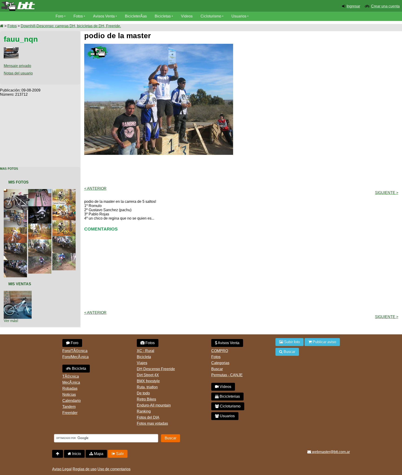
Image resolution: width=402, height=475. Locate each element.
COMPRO (219, 351)
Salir (119, 454)
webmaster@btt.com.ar (330, 452)
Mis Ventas (19, 284)
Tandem (69, 407)
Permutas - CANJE (227, 375)
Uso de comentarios (114, 469)
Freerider (69, 413)
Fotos (78, 16)
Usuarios (238, 16)
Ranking (144, 411)
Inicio (76, 454)
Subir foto (291, 342)
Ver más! (11, 321)
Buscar (217, 369)
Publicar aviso (324, 342)
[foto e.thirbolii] (40, 208)
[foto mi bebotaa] (16, 212)
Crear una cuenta (385, 6)
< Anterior (95, 188)
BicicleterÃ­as (136, 16)
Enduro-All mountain (154, 405)
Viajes (142, 363)
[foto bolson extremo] (16, 229)
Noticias (69, 395)
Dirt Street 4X (148, 375)
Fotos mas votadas (152, 423)
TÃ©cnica (70, 376)
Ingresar (353, 6)
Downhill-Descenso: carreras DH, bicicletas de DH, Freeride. (71, 26)
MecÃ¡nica (71, 382)
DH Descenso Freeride (156, 369)
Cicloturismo (211, 16)
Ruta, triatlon (147, 387)
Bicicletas (163, 16)
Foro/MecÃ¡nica (75, 357)
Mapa (98, 454)
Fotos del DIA (148, 417)
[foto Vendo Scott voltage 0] (19, 293)
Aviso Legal (62, 469)
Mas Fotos (9, 168)
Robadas (69, 388)
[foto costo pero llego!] (19, 191)
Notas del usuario (18, 73)
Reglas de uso (85, 469)
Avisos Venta (104, 16)
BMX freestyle (148, 381)
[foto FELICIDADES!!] (64, 191)
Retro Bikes (146, 399)
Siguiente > (386, 193)
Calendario (71, 401)
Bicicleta (78, 368)
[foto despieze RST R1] (40, 191)
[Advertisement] (40, 129)
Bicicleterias (229, 396)
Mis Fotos (18, 182)
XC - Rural (145, 351)
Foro (59, 16)
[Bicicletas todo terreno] (67, 6)
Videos (187, 16)
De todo (143, 393)
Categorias (220, 363)
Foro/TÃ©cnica (74, 351)
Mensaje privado (17, 66)
